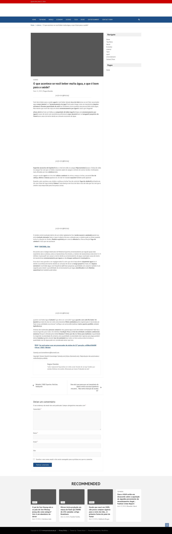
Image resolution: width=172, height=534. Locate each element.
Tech (76, 20)
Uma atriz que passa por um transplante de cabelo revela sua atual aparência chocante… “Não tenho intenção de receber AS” (84, 387)
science (68, 20)
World (51, 20)
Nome (35, 433)
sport (83, 20)
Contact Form (107, 20)
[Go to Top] (167, 525)
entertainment (93, 20)
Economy (59, 20)
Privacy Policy (63, 530)
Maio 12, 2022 (37, 91)
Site (34, 451)
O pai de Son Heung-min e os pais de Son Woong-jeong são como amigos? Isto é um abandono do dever (42, 512)
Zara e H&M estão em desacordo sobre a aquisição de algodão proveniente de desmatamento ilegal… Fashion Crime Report (128, 499)
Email (35, 442)
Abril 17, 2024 (36, 519)
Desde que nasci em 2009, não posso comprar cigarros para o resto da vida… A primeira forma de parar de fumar (99, 512)
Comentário (37, 409)
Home (34, 20)
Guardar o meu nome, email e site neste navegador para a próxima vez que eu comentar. (64, 459)
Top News (42, 20)
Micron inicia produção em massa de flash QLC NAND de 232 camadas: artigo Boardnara (71, 510)
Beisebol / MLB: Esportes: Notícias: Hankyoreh (47, 385)
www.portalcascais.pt (49, 530)
